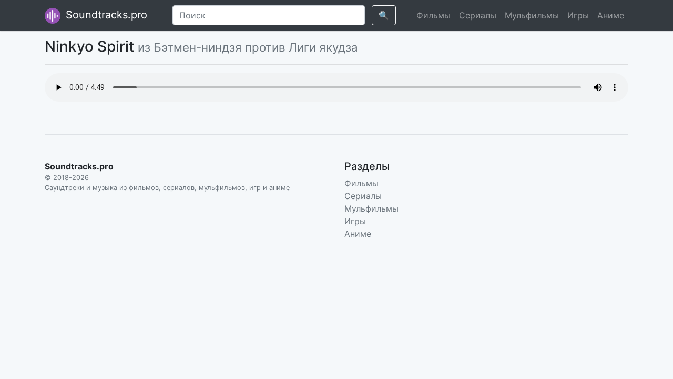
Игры (578, 15)
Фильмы (433, 15)
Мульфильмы (532, 15)
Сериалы (477, 15)
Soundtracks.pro (105, 14)
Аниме (610, 15)
